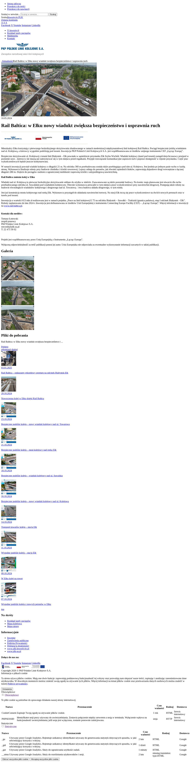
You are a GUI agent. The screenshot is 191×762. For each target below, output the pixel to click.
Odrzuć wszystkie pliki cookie (15, 759)
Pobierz (4, 346)
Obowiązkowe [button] (12, 695)
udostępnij (6, 349)
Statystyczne (7, 723)
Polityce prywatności (17, 683)
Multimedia (12, 36)
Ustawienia (7, 689)
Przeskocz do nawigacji (18, 9)
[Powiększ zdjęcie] (17, 279)
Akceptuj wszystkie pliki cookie (44, 759)
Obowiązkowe (8, 692)
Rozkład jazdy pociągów (19, 33)
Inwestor (11, 638)
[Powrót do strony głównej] (1, 61)
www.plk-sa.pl (14, 651)
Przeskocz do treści (16, 6)
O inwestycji (13, 30)
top (2, 609)
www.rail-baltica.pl (13, 206)
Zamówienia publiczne (18, 640)
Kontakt (11, 38)
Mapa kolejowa (14, 623)
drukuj (14, 349)
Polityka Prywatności (17, 643)
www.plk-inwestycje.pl (18, 648)
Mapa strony (13, 626)
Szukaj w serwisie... (10, 14)
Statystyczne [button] (11, 726)
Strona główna (14, 3)
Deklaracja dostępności (18, 646)
